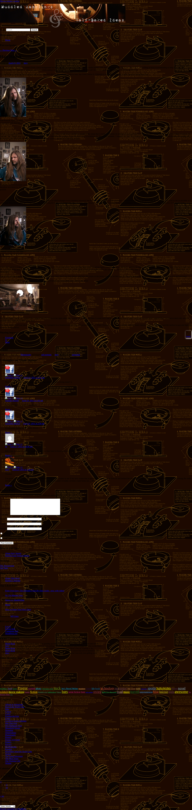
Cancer (8, 711)
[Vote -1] (9, 375)
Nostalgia (9, 730)
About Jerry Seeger (13, 553)
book (97, 688)
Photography (26, 355)
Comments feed (11, 631)
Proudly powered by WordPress (13, 809)
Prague (23, 688)
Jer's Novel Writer (69, 688)
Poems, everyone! (12, 740)
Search (3, 30)
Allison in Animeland (14, 704)
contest (31, 688)
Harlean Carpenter (12, 581)
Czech (88, 688)
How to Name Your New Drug (18, 609)
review (97, 691)
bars (65, 692)
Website (3, 528)
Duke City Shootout (109, 692)
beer (83, 692)
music (126, 691)
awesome (181, 692)
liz (6, 446)
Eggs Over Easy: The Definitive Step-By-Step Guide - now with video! (34, 591)
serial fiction (74, 692)
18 (7, 788)
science (4, 691)
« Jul (2, 796)
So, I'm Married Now (14, 595)
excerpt (174, 688)
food (10, 688)
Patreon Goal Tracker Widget (17, 556)
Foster (7, 718)
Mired (7, 605)
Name (3, 519)
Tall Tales (4, 568)
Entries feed (10, 629)
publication (52, 692)
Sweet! (188, 336)
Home (7, 40)
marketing (121, 688)
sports (152, 688)
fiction (33, 691)
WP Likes (14, 616)
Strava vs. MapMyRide (14, 600)
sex (11, 695)
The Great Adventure (14, 756)
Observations (10, 733)
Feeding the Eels (12, 716)
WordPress (3, 689)
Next (13, 50)
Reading (8, 749)
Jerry (26, 63)
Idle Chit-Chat (11, 723)
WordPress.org (11, 633)
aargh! (15, 689)
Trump (59, 692)
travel (134, 691)
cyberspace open (47, 689)
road (120, 691)
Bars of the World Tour (14, 707)
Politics (8, 742)
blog (156, 691)
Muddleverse (42, 692)
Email (3, 524)
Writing (8, 763)
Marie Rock (10, 643)
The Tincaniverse (7, 566)
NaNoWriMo (163, 688)
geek (171, 691)
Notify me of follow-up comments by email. (21, 533)
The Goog (131, 689)
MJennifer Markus (12, 377)
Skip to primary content (9, 1)
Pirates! (8, 737)
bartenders (144, 689)
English (27, 692)
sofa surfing (89, 692)
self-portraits (46, 355)
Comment (5, 514)
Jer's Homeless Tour (13, 726)
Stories (8, 754)
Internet (163, 691)
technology (107, 688)
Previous (5, 50)
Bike (7, 709)
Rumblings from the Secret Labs (18, 751)
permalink (76, 355)
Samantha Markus (12, 423)
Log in (8, 626)
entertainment (146, 692)
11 (7, 785)
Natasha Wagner (12, 400)
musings (81, 689)
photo (38, 688)
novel (181, 688)
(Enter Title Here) (12, 578)
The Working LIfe (12, 761)
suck (57, 688)
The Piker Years (11, 758)
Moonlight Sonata (12, 728)
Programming (10, 747)
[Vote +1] (18, 375)
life (93, 688)
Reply (8, 386)
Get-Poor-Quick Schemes (15, 721)
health (138, 689)
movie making (16, 691)
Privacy (8, 744)
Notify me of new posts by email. (17, 538)
